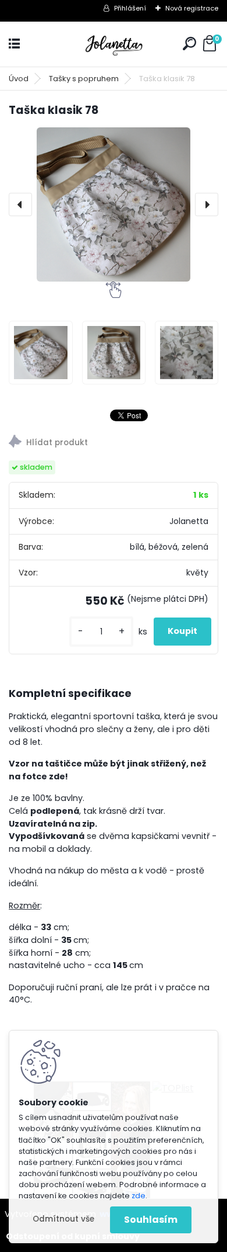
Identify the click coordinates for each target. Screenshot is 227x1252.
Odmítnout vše (63, 1219)
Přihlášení (130, 8)
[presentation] (20, 204)
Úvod (19, 78)
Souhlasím (151, 1219)
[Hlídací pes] (113, 443)
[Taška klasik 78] (113, 204)
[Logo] (113, 44)
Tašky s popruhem (84, 78)
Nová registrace (191, 8)
